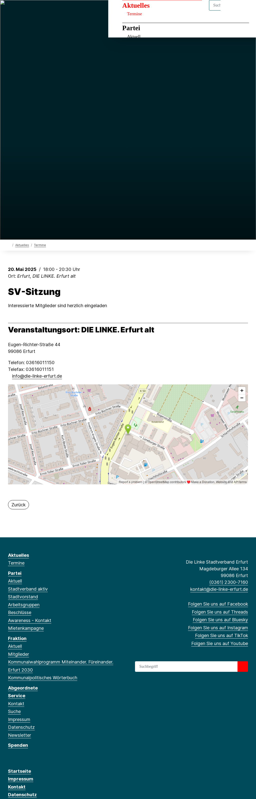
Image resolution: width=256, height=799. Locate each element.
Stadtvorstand (23, 596)
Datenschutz (21, 727)
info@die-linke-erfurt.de (37, 376)
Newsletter (19, 735)
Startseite (19, 771)
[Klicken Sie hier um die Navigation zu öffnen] (245, 10)
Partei (131, 28)
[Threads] (19, 10)
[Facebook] (10, 10)
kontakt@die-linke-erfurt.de (219, 589)
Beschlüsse (19, 612)
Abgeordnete (23, 688)
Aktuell (133, 36)
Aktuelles (136, 5)
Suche (14, 711)
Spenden (18, 745)
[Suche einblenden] (231, 10)
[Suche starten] (243, 666)
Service (16, 695)
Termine (134, 13)
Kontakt (16, 703)
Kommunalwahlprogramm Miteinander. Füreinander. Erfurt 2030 (60, 666)
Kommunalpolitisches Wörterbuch (42, 677)
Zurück (19, 504)
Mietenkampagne (26, 628)
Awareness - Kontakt (29, 620)
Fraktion (17, 638)
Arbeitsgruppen (24, 604)
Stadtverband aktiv (28, 589)
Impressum (19, 719)
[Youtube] (51, 10)
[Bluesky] (27, 10)
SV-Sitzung (34, 291)
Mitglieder (18, 654)
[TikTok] (43, 10)
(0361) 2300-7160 (228, 582)
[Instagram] (35, 10)
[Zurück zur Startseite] (9, 244)
